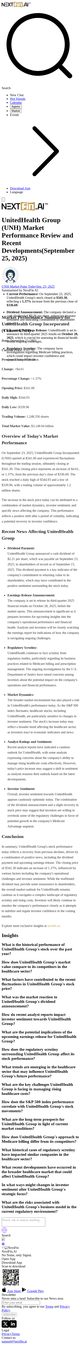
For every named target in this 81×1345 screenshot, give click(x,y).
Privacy (7, 1334)
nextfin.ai (53, 926)
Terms (49, 1306)
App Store (14, 1291)
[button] (44, 192)
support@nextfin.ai (14, 1341)
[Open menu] (3, 199)
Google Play (35, 1291)
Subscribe (9, 1314)
